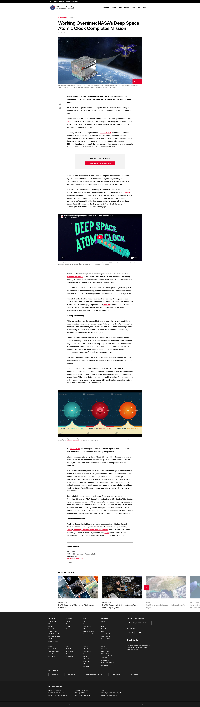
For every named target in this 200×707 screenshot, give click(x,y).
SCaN (107, 532)
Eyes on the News (88, 631)
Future (68, 626)
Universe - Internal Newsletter (106, 657)
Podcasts (103, 629)
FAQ (77, 704)
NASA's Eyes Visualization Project (111, 693)
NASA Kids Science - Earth (56, 693)
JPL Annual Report (54, 639)
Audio (102, 626)
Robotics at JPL (105, 639)
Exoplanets (86, 661)
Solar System (87, 626)
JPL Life (85, 649)
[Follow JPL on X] (133, 632)
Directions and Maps (72, 654)
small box (126, 192)
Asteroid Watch (105, 649)
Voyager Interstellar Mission (109, 695)
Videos (103, 624)
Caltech (56, 704)
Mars (84, 654)
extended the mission (75, 276)
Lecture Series (52, 649)
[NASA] (52, 7)
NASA (49, 704)
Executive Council (53, 641)
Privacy (62, 704)
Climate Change (88, 659)
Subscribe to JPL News (90, 634)
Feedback (83, 704)
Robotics (86, 666)
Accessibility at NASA (107, 663)
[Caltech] (132, 640)
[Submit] (129, 622)
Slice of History (105, 636)
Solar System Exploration (82, 695)
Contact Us (104, 665)
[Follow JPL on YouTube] (140, 632)
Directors (51, 624)
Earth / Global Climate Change (57, 695)
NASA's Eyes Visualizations (105, 652)
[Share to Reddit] (60, 104)
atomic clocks (105, 132)
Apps (102, 631)
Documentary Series (54, 636)
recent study (75, 448)
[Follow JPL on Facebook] (129, 632)
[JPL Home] (65, 7)
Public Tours (69, 649)
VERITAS (106, 304)
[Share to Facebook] (60, 97)
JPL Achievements (53, 634)
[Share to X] (60, 100)
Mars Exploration (80, 693)
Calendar (51, 654)
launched (70, 121)
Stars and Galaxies (89, 629)
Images (103, 621)
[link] (100, 60)
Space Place (104, 690)
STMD (69, 529)
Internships (51, 629)
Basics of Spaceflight (54, 690)
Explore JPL (52, 656)
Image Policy (70, 704)
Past (67, 624)
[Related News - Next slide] (146, 587)
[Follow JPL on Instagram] (136, 632)
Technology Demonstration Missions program (90, 529)
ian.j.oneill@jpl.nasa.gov (75, 559)
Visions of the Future (107, 634)
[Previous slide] (134, 81)
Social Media (105, 660)
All (66, 629)
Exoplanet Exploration (81, 690)
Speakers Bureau (53, 651)
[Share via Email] (60, 108)
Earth (85, 624)
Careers (50, 626)
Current (68, 621)
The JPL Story (52, 631)
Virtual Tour (69, 651)
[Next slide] (139, 81)
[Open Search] (150, 8)
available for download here (74, 441)
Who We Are (52, 621)
